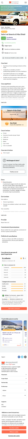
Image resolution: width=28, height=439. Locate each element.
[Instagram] (25, 357)
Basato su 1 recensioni (11, 39)
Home (2, 27)
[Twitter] (22, 357)
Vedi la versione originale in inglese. (9, 9)
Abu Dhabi (7, 27)
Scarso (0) (6, 274)
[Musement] (14, 2)
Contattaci (3, 406)
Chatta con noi (14, 172)
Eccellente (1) (6, 267)
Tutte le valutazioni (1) (9, 265)
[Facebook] (18, 357)
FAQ (2, 404)
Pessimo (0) (6, 277)
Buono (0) (6, 272)
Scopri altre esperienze (16, 124)
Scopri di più (13, 114)
